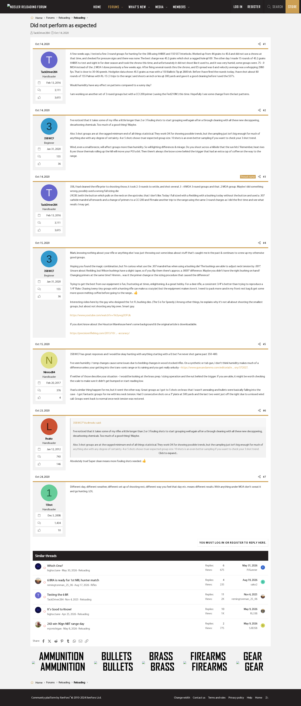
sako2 (254, 584)
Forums (113, 7)
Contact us (199, 697)
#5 (264, 344)
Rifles (94, 585)
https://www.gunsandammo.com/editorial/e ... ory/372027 (214, 367)
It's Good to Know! (59, 609)
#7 (264, 476)
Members (179, 7)
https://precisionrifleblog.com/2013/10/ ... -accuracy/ (100, 333)
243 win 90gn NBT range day (65, 624)
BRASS (161, 656)
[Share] (259, 44)
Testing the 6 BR (57, 595)
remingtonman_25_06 (60, 585)
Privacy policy (236, 697)
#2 (264, 110)
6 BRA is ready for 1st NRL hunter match (73, 580)
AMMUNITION (61, 656)
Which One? (55, 566)
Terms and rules (217, 697)
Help (249, 697)
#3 (264, 176)
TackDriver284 (41, 33)
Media (159, 7)
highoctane (53, 570)
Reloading (84, 570)
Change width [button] (182, 697)
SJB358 (253, 628)
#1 (264, 44)
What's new (137, 7)
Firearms (208, 656)
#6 (264, 410)
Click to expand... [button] (168, 453)
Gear (252, 656)
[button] (122, 6)
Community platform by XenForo (66, 697)
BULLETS (116, 656)
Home (97, 7)
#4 (264, 243)
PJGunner (252, 569)
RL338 (253, 613)
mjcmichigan (54, 628)
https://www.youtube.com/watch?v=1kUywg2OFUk (100, 315)
